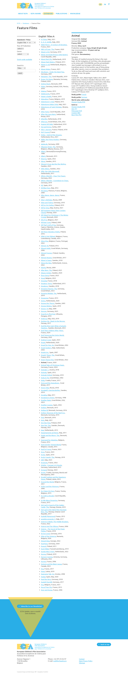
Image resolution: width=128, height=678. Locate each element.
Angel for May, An (47, 345)
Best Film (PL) (76, 115)
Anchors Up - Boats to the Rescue (53, 321)
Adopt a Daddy (46, 96)
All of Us (44, 220)
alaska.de (44, 144)
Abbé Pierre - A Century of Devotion (54, 45)
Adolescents (45, 94)
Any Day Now (45, 423)
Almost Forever (46, 253)
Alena (43, 161)
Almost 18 (44, 246)
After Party (45, 112)
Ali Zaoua (44, 191)
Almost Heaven (46, 258)
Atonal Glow (45, 541)
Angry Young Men (47, 360)
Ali (42, 185)
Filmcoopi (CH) (77, 111)
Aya (42, 585)
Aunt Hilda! (45, 549)
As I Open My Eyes (47, 491)
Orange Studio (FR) (78, 102)
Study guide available (24, 59)
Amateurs (44, 286)
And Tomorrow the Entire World (52, 335)
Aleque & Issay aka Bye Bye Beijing (53, 164)
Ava (42, 569)
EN (100, 4)
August (43, 546)
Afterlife (44, 119)
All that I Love (46, 222)
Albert (43, 151)
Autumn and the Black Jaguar (51, 564)
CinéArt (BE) (76, 113)
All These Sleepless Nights (50, 232)
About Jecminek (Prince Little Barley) (54, 55)
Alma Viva (44, 241)
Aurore (43, 561)
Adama (43, 91)
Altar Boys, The (46, 270)
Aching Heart (45, 84)
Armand (44, 470)
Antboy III (44, 410)
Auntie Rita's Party (47, 551)
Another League (46, 405)
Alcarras (44, 159)
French (83, 94)
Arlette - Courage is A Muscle (51, 465)
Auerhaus (44, 544)
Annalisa (44, 395)
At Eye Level (45, 533)
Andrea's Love (46, 340)
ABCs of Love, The (47, 49)
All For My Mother (47, 205)
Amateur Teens (46, 283)
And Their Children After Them (52, 330)
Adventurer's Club (47, 102)
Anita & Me (45, 378)
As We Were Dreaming (49, 500)
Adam (43, 86)
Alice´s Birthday (46, 200)
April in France (46, 449)
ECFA (18, 23)
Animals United (46, 375)
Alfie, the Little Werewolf (50, 171)
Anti (42, 417)
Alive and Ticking (47, 202)
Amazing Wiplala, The (48, 293)
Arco (42, 452)
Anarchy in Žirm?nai (48, 314)
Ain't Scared (45, 132)
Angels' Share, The (47, 355)
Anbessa (44, 318)
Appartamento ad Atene (49, 433)
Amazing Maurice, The (49, 289)
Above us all (45, 64)
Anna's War (45, 388)
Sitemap (82, 663)
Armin (43, 472)
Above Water (45, 69)
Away (43, 571)
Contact (81, 659)
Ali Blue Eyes (45, 188)
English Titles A (46, 36)
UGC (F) (74, 109)
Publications (61, 14)
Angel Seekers (46, 348)
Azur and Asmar (46, 590)
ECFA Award (36, 14)
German (84, 97)
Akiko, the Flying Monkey (50, 139)
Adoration (44, 99)
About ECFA (23, 14)
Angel (43, 342)
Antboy (43, 407)
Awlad (43, 577)
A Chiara (44, 39)
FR (105, 4)
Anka (43, 380)
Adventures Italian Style (49, 104)
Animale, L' (45, 370)
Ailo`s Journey (46, 129)
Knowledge (75, 14)
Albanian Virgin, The (48, 147)
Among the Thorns (47, 303)
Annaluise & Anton (47, 398)
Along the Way (46, 263)
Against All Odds (47, 124)
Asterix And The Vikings (49, 526)
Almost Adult (45, 248)
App (42, 430)
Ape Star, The (46, 425)
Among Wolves (46, 306)
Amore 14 (44, 309)
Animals (44, 372)
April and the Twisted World (51, 445)
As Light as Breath (47, 496)
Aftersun (44, 122)
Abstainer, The (46, 76)
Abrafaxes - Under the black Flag (52, 72)
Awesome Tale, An (47, 574)
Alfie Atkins (45, 169)
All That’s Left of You (48, 225)
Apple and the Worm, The (50, 435)
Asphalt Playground (48, 516)
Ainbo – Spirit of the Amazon (51, 135)
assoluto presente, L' (48, 519)
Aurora (43, 554)
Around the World (47, 482)
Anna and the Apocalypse (50, 383)
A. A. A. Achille (46, 42)
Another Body (46, 400)
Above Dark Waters (48, 62)
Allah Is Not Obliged (48, 236)
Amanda (44, 281)
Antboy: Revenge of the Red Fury (53, 413)
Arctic (43, 455)
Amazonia (44, 298)
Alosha (43, 267)
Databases (48, 14)
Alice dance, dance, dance (50, 195)
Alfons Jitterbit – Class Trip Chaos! (53, 176)
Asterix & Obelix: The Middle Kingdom (54, 522)
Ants (42, 420)
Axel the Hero (46, 579)
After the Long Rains (48, 114)
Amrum (43, 311)
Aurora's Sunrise (47, 557)
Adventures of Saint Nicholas (51, 107)
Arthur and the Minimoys (50, 486)
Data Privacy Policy (85, 661)
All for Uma (45, 208)
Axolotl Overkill (46, 582)
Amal (43, 278)
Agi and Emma (46, 127)
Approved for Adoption (49, 440)
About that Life (46, 59)
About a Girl (45, 52)
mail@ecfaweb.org (59, 661)
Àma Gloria (45, 275)
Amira (43, 301)
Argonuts (44, 462)
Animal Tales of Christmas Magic (52, 365)
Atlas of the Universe (48, 536)
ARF (42, 460)
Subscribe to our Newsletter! (31, 606)
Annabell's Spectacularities (50, 390)
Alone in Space (46, 260)
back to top (105, 644)
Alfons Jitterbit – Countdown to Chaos (54, 181)
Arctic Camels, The (47, 457)
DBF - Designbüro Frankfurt (41, 671)
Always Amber (46, 273)
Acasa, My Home (47, 79)
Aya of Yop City (46, 587)
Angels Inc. (45, 352)
